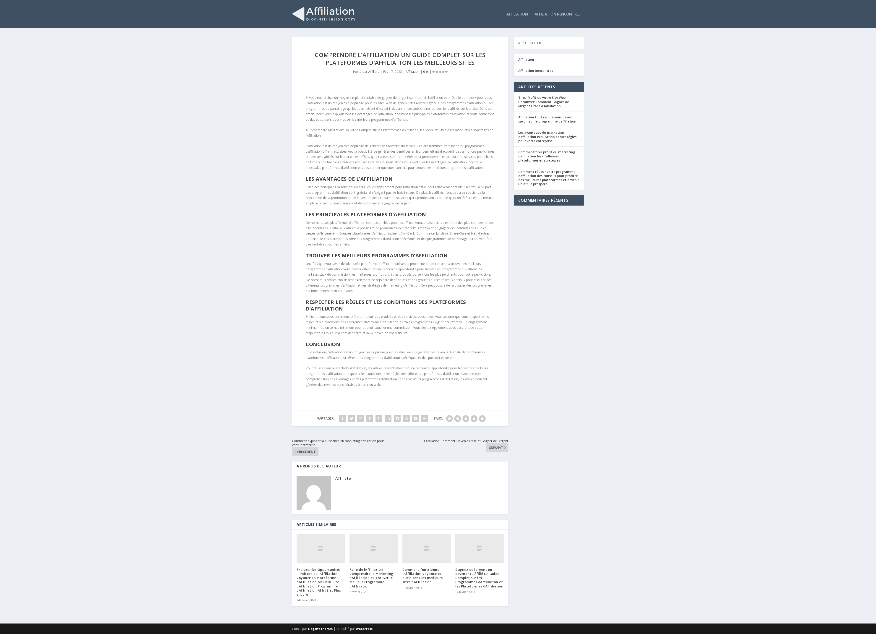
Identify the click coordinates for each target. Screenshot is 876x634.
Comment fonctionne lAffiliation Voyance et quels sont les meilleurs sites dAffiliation (422, 575)
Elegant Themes (320, 629)
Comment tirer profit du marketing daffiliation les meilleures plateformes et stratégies (546, 156)
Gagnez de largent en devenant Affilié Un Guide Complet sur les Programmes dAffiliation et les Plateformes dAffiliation (479, 577)
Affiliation (517, 14)
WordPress (364, 629)
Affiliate (373, 71)
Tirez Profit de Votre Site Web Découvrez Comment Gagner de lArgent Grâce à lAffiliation (543, 101)
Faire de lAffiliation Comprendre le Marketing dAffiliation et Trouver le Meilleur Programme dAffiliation (371, 577)
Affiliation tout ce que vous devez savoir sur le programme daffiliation (547, 119)
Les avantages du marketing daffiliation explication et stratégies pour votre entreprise (547, 136)
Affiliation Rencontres (558, 14)
